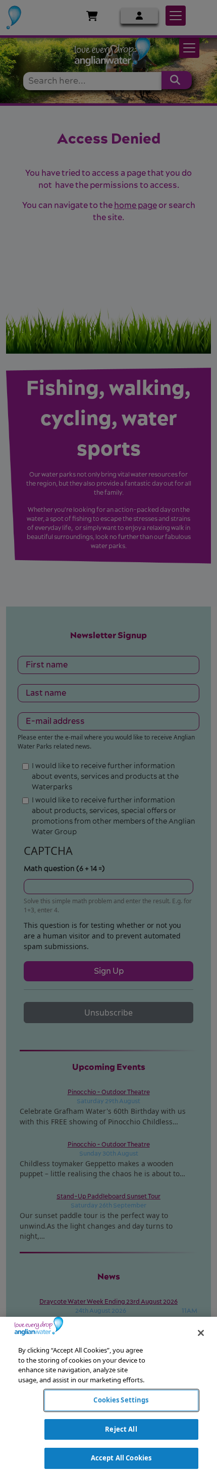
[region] (108, 1397)
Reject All (121, 1429)
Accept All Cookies (121, 1457)
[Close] (201, 1333)
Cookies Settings (120, 1399)
